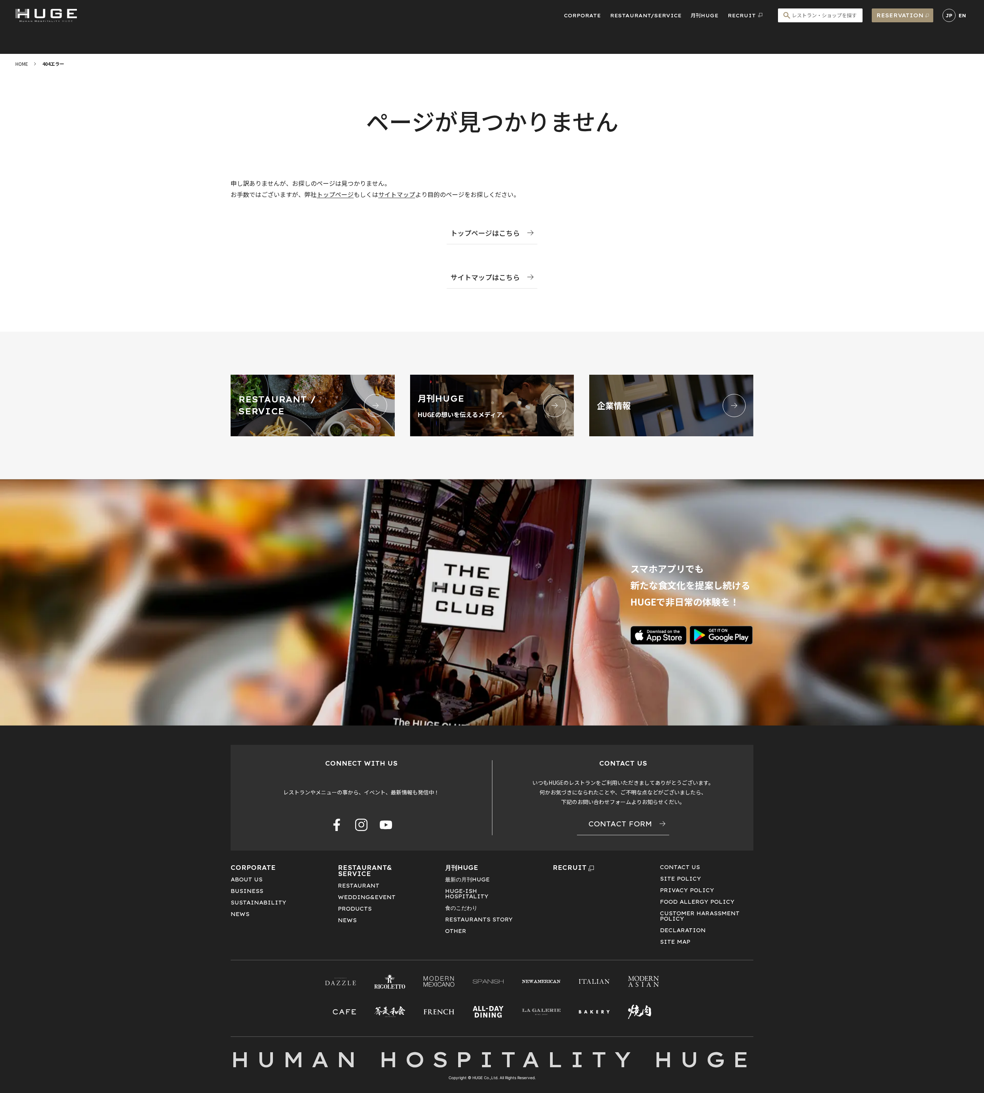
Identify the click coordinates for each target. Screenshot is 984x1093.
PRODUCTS (355, 908)
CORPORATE (582, 15)
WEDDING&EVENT (367, 897)
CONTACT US (680, 867)
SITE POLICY (680, 878)
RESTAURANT (358, 885)
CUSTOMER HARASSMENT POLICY (700, 916)
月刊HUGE (704, 15)
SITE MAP (675, 941)
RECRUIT (570, 867)
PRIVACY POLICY (687, 890)
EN (962, 15)
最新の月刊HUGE (467, 879)
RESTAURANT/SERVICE (645, 15)
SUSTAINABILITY (258, 902)
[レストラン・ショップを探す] (820, 15)
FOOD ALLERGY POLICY (697, 901)
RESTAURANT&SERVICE (365, 871)
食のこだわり (461, 907)
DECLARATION (683, 930)
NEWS (240, 914)
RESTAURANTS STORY (479, 919)
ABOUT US (247, 879)
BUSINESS (247, 891)
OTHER (455, 931)
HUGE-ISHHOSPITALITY (467, 894)
